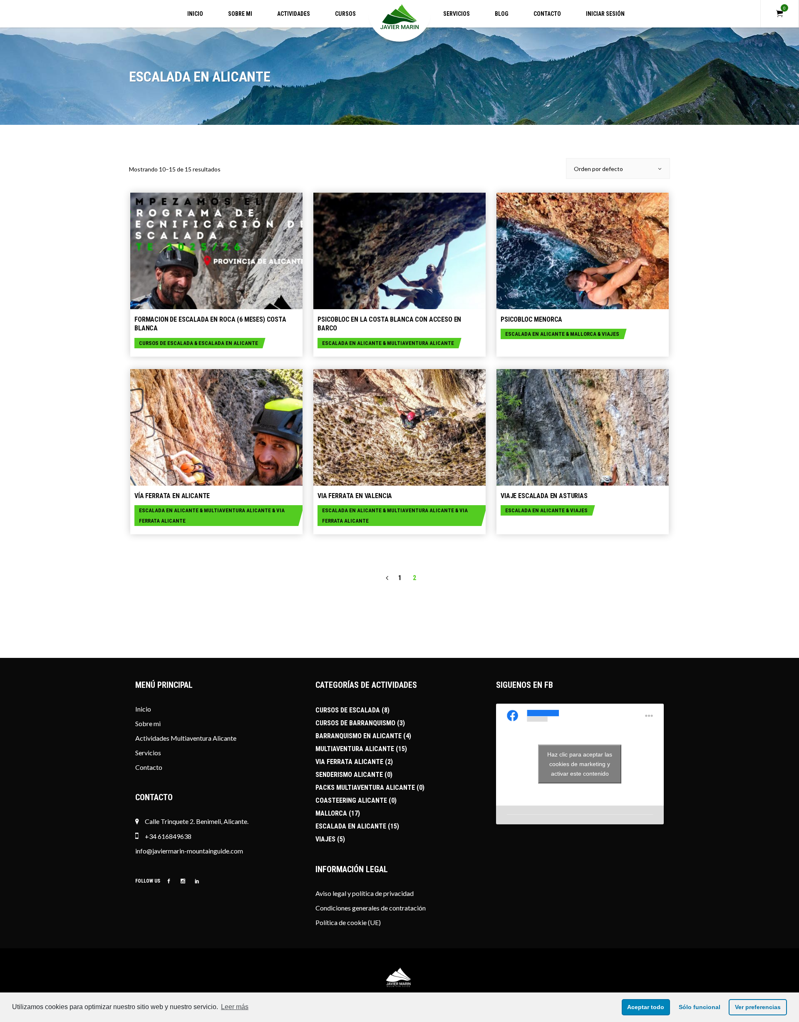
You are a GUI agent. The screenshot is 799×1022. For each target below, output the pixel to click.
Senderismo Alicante (349, 775)
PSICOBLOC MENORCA (531, 319)
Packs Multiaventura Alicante (365, 787)
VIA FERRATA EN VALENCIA (355, 496)
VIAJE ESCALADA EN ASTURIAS (544, 496)
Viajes (610, 334)
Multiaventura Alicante (420, 343)
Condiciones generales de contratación (370, 908)
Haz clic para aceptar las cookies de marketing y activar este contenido (579, 764)
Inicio (143, 709)
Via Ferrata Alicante (349, 762)
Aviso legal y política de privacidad (364, 893)
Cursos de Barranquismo (355, 723)
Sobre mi (148, 723)
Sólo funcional (699, 1007)
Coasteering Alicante (351, 800)
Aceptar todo (645, 1007)
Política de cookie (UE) (348, 922)
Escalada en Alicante (228, 343)
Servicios (148, 753)
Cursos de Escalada (166, 343)
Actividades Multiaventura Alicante (185, 738)
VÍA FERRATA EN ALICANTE (172, 496)
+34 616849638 (167, 836)
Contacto (148, 767)
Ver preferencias (758, 1007)
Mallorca (583, 334)
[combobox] (618, 168)
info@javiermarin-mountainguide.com (189, 851)
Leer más (234, 1006)
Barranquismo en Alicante (358, 736)
